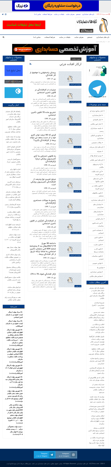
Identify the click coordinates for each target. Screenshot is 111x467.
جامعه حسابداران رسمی (97, 129)
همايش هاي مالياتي (96, 276)
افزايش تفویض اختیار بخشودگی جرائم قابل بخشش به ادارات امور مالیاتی (13, 150)
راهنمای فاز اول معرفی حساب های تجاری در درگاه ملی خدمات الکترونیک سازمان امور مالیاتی (96, 293)
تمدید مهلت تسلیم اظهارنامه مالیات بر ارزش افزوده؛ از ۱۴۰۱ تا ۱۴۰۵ (12, 238)
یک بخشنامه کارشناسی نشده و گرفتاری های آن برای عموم (96, 370)
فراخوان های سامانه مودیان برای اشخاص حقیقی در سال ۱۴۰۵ (13, 289)
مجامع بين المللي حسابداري (97, 137)
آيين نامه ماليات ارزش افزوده (98, 173)
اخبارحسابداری (97, 115)
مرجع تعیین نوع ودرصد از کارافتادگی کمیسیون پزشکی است (43, 182)
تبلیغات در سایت (59, 14)
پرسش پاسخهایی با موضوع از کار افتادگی (43, 74)
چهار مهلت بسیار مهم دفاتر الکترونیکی (13, 248)
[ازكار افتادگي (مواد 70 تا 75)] (70, 280)
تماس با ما (37, 14)
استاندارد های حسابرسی (98, 206)
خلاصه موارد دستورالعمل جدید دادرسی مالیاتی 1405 (12, 279)
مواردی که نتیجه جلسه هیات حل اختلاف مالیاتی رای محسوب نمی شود (96, 399)
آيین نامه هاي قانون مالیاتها (98, 180)
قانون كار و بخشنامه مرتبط (99, 250)
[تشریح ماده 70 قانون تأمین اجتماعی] (70, 118)
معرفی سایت (70, 14)
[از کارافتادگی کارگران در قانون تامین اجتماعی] (70, 227)
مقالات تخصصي (96, 142)
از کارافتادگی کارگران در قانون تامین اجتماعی (43, 222)
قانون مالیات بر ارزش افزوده (98, 187)
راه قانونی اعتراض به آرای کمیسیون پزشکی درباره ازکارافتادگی (45, 159)
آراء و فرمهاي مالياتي (98, 165)
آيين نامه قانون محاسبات (98, 224)
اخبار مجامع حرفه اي (76, 233)
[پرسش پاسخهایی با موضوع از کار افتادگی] (70, 78)
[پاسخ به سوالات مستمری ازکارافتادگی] (70, 206)
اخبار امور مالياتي (96, 124)
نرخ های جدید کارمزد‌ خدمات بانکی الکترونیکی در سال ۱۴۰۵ (12, 184)
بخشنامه (12, 345)
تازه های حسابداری (88, 14)
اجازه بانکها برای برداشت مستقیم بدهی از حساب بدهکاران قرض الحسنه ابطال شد (12, 173)
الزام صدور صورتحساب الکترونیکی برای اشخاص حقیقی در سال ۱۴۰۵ (96, 408)
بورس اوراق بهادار (96, 155)
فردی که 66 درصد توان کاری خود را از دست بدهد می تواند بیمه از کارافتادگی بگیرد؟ (43, 138)
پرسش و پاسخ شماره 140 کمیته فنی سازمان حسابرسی (97, 360)
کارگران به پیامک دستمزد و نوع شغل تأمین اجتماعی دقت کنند (96, 430)
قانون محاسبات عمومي (98, 257)
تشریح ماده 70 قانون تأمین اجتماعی (43, 114)
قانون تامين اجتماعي (99, 239)
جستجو (78, 14)
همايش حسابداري (96, 272)
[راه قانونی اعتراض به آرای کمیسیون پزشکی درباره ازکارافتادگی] (70, 162)
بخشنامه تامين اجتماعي (75, 84)
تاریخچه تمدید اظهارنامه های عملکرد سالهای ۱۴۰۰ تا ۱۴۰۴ (12, 227)
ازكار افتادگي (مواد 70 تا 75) (43, 274)
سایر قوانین (78, 286)
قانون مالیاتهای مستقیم (98, 194)
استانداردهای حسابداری (99, 213)
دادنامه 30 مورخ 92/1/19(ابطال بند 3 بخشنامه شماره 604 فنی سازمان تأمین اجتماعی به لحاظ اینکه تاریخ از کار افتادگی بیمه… (43, 249)
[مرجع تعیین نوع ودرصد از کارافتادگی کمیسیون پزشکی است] (70, 185)
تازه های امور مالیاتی (96, 160)
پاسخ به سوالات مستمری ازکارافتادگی (44, 202)
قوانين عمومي (97, 263)
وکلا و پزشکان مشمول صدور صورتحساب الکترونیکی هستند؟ (13, 269)
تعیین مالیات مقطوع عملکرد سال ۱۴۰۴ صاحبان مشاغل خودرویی (96, 351)
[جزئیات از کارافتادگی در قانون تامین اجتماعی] (70, 95)
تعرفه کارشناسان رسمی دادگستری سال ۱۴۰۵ (12, 206)
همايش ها (100, 267)
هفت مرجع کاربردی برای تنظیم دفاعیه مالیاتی (12, 298)
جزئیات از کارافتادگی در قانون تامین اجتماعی (45, 91)
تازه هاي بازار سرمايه (96, 147)
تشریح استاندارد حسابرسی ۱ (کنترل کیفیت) (98, 305)
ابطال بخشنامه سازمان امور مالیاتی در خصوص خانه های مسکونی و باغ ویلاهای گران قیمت (13, 195)
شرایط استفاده (47, 14)
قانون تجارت (98, 244)
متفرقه (99, 151)
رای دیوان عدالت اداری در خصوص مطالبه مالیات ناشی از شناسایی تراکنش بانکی (12, 258)
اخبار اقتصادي (77, 147)
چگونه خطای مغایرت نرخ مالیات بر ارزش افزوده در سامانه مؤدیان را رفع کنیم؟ (12, 215)
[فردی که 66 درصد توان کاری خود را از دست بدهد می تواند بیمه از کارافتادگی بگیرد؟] (70, 141)
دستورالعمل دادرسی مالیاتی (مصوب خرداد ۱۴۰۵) (13, 161)
